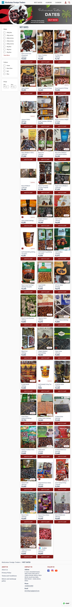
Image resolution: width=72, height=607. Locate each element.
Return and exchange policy (9, 580)
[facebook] (48, 570)
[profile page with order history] (65, 2)
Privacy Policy (6, 573)
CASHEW (58, 2)
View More (7, 55)
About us (5, 570)
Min (5, 84)
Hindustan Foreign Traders (15, 2)
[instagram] (52, 570)
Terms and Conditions (9, 576)
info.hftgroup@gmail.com (32, 591)
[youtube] (56, 570)
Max (12, 84)
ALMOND (49, 2)
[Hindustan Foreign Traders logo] (3, 2)
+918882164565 (29, 586)
